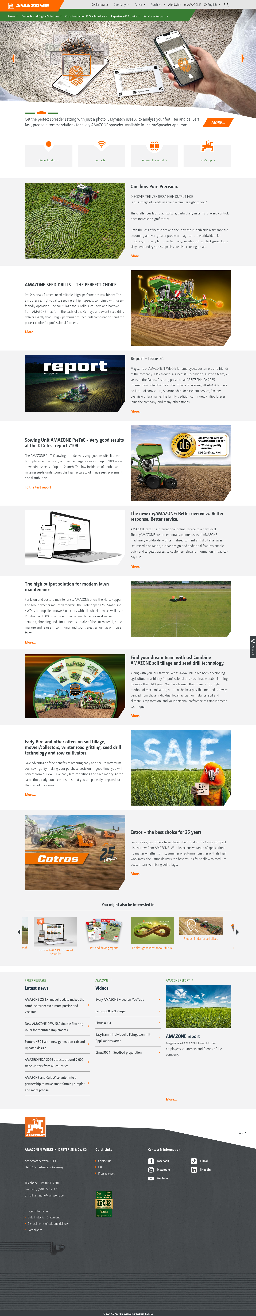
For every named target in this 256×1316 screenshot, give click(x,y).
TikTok (203, 1160)
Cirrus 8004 (103, 1022)
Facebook (162, 1160)
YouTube (162, 1178)
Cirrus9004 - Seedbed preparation (118, 1052)
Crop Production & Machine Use (85, 16)
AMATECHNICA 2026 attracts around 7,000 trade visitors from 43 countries (54, 1062)
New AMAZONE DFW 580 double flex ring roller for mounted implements (54, 1027)
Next (237, 932)
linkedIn (205, 1169)
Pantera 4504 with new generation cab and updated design (55, 1044)
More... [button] (136, 256)
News (11, 16)
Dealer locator (99, 4)
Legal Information (38, 1210)
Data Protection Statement (44, 1217)
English (212, 4)
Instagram (163, 1169)
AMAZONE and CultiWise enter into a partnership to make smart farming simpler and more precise (54, 1084)
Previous (19, 932)
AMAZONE (101, 980)
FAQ (100, 1166)
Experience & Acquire (124, 16)
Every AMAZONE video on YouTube (119, 999)
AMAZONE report (178, 980)
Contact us (104, 1160)
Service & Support (154, 16)
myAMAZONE (192, 4)
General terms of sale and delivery (48, 1223)
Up (241, 1132)
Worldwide (174, 4)
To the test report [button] (38, 487)
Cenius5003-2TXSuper (110, 1011)
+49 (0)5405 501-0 (50, 1182)
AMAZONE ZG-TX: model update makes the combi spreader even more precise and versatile (54, 1006)
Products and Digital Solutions (40, 16)
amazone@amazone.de (49, 1195)
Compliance (35, 1229)
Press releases (35, 980)
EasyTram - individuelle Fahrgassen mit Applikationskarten (122, 1037)
